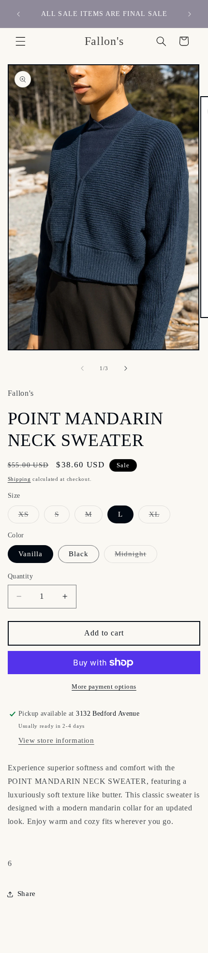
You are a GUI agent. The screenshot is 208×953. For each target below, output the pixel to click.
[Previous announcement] (18, 14)
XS (28, 516)
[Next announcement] (189, 14)
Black (79, 554)
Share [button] (26, 893)
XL (159, 516)
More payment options (104, 686)
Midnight (136, 556)
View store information (56, 740)
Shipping (19, 479)
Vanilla (30, 554)
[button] (20, 41)
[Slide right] (125, 368)
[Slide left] (82, 368)
